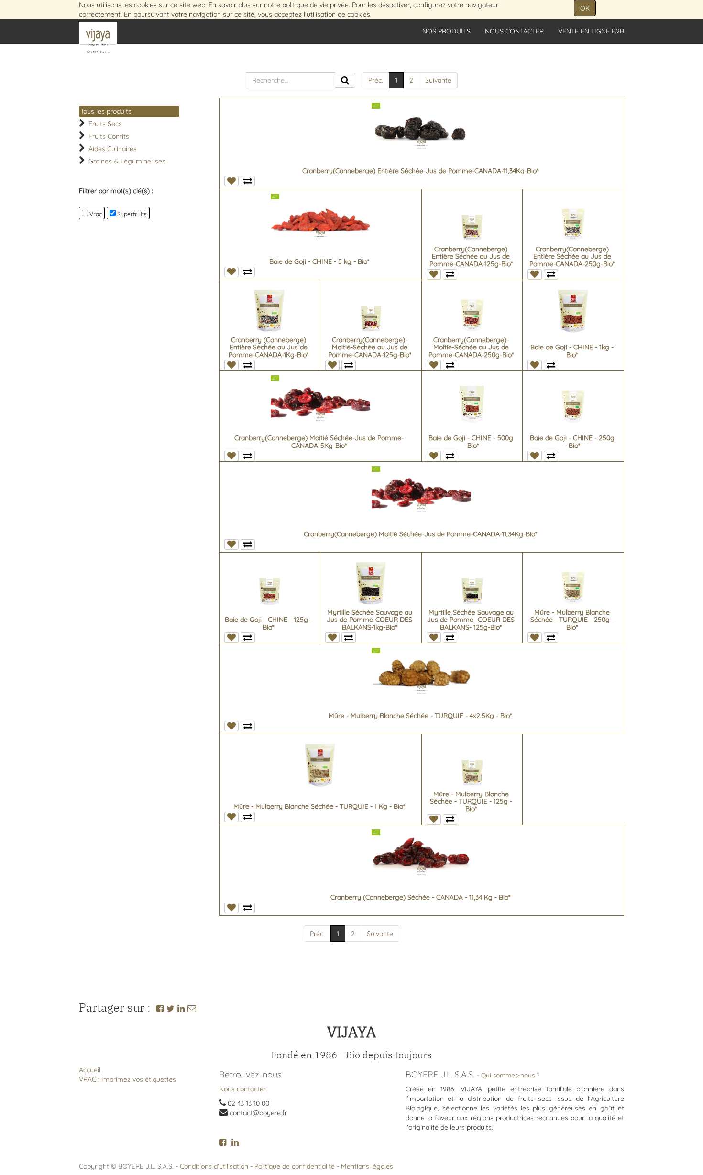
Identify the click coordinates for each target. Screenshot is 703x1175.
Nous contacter (242, 1089)
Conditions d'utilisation (214, 1166)
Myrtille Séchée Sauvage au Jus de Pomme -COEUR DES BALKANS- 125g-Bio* (471, 619)
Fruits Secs (105, 124)
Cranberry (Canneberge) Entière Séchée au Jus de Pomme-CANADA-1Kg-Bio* (268, 347)
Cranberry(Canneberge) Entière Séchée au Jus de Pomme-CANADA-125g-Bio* (471, 256)
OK (585, 8)
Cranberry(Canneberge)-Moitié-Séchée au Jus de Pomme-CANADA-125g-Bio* (369, 347)
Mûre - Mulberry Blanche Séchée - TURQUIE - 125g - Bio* (471, 801)
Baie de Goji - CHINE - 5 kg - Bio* (319, 261)
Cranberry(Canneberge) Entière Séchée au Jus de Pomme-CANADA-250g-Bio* (572, 256)
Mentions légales (367, 1166)
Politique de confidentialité (294, 1166)
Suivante (438, 80)
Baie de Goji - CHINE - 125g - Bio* (268, 623)
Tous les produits (106, 111)
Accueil (89, 1070)
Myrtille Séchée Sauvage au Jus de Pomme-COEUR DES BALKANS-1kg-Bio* (369, 619)
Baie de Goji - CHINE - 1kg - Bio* (572, 351)
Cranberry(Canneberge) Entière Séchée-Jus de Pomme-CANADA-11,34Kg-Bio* (420, 170)
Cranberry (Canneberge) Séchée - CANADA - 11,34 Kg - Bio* (420, 897)
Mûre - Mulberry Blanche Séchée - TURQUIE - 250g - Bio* (572, 619)
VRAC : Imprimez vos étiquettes (127, 1079)
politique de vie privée (315, 4)
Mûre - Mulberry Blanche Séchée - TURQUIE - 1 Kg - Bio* (319, 806)
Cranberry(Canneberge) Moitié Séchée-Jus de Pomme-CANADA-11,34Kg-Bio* (420, 534)
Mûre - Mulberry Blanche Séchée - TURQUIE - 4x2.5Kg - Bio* (420, 715)
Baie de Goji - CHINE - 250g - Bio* (572, 441)
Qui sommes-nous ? (510, 1075)
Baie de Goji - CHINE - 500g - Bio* (470, 441)
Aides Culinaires (112, 148)
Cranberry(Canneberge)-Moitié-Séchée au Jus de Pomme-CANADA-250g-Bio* (471, 347)
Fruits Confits (108, 136)
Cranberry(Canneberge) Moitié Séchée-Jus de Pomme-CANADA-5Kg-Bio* (319, 441)
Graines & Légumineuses (126, 161)
